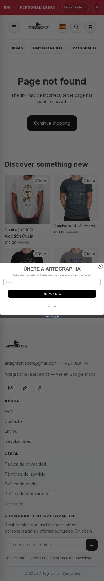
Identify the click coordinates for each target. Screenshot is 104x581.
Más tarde (52, 306)
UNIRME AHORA (52, 294)
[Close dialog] (100, 266)
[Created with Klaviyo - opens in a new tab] (52, 316)
